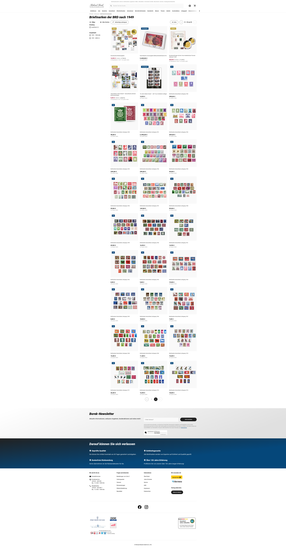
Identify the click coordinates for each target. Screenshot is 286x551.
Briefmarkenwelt (115, 1)
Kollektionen (93, 11)
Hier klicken (157, 433)
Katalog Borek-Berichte (169, 1)
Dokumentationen (193, 11)
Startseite (91, 13)
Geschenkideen (175, 11)
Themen (163, 11)
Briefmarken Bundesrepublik (106, 13)
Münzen (157, 11)
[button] (111, 6)
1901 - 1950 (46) (96, 35)
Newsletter (141, 1)
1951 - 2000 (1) (96, 38)
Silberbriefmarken (121, 11)
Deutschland (112, 11)
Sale (99, 11)
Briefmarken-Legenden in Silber (131, 1)
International (130, 11)
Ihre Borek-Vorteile (149, 1)
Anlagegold (184, 11)
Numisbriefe (150, 11)
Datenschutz (184, 427)
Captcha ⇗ (163, 434)
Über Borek (156, 1)
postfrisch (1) (95, 27)
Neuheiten (104, 11)
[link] (96, 5)
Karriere (161, 1)
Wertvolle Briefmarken (140, 11)
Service (121, 1)
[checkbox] (90, 27)
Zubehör (168, 11)
